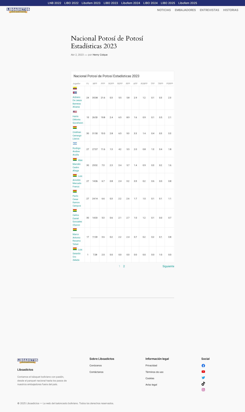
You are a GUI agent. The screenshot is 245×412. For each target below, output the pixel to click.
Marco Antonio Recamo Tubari (77, 239)
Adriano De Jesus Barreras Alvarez (77, 102)
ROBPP (144, 83)
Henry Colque (100, 54)
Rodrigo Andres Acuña (76, 151)
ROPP (111, 83)
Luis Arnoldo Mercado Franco (77, 181)
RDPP (120, 83)
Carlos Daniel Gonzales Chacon (77, 220)
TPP (153, 83)
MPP (95, 83)
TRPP (160, 83)
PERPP (169, 83)
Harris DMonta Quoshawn (78, 119)
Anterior (76, 266)
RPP (128, 83)
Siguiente (168, 266)
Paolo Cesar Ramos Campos (77, 201)
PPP (103, 83)
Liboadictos (25, 369)
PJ (87, 83)
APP (135, 83)
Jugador (76, 83)
